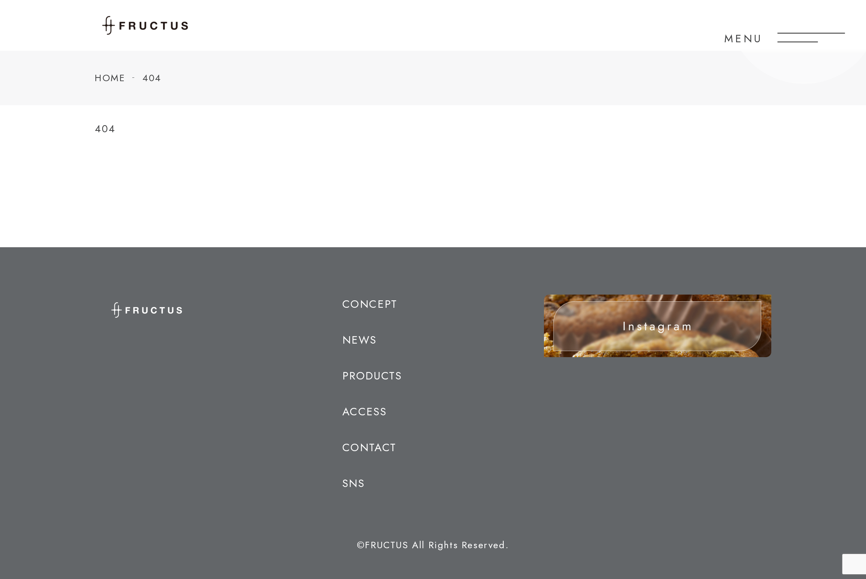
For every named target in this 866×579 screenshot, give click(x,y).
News (359, 340)
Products (372, 376)
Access (364, 411)
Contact (369, 447)
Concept (369, 304)
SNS (353, 483)
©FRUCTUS (383, 545)
